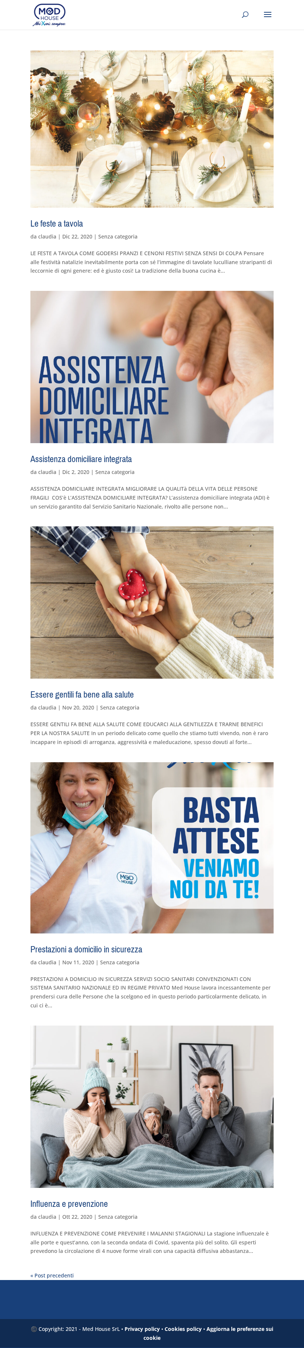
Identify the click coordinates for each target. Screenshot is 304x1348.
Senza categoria (118, 236)
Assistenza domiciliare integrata (81, 459)
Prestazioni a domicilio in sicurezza (86, 949)
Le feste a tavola (56, 223)
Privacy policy (142, 1328)
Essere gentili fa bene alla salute (82, 694)
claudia (47, 236)
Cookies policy (183, 1328)
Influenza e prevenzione (69, 1204)
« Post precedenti (52, 1275)
